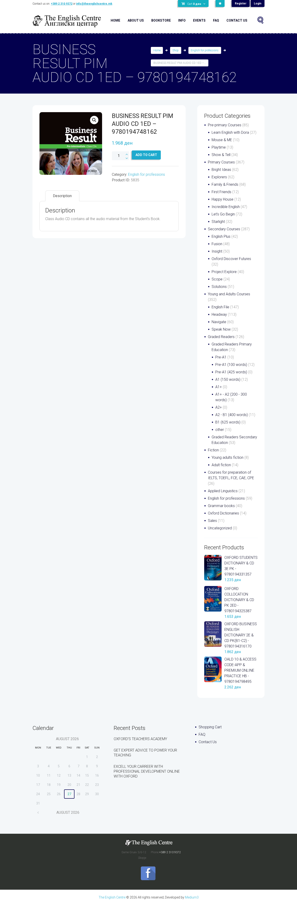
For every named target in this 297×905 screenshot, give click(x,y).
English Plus (221, 236)
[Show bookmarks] (220, 3)
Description (62, 196)
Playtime (219, 147)
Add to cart (146, 155)
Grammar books (221, 506)
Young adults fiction (227, 457)
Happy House (222, 199)
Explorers (219, 177)
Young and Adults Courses (229, 294)
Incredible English (226, 207)
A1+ (218, 387)
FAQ (216, 20)
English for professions (205, 50)
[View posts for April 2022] (38, 812)
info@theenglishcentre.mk (94, 3)
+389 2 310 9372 (61, 3)
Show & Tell (221, 155)
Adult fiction (221, 465)
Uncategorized (220, 528)
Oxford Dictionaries (223, 513)
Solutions (219, 286)
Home (115, 20)
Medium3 (192, 897)
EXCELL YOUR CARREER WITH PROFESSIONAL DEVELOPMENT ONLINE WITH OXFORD (147, 771)
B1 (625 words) (227, 422)
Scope (217, 279)
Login (257, 3)
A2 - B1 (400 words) (231, 415)
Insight (217, 251)
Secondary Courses (224, 229)
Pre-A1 (220, 357)
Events (199, 20)
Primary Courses (221, 162)
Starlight (218, 221)
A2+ (218, 407)
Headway (219, 314)
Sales (212, 520)
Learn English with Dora (230, 132)
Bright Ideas (221, 169)
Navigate (219, 322)
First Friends (221, 192)
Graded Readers (221, 337)
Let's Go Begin (223, 214)
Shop (175, 50)
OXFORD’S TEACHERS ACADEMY (140, 739)
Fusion (217, 244)
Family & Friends (225, 184)
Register (240, 3)
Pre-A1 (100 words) (231, 364)
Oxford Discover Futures (231, 259)
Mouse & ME (222, 140)
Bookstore (161, 20)
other (219, 429)
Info (182, 20)
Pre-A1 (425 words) (231, 372)
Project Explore (224, 272)
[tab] (62, 195)
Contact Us (236, 20)
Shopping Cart (210, 727)
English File (220, 307)
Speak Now (221, 329)
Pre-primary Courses (224, 125)
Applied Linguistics (223, 491)
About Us (136, 20)
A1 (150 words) (227, 379)
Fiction (213, 450)
